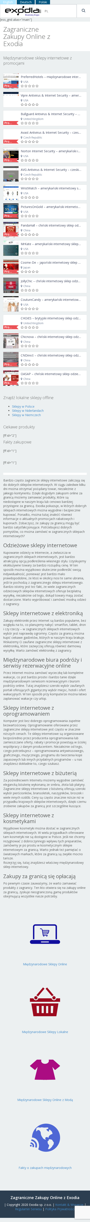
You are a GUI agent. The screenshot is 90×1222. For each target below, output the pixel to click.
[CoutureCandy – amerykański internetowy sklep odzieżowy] (11, 304)
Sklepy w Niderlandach (28, 410)
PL (46, 11)
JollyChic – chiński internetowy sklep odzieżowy (54, 281)
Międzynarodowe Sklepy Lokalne (45, 1032)
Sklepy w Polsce (23, 406)
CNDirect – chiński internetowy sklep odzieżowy (54, 355)
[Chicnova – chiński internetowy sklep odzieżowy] (11, 341)
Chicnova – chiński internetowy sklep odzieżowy (54, 337)
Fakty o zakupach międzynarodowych (45, 1168)
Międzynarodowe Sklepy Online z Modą (45, 1100)
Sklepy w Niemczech (26, 415)
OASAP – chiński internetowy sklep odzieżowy (53, 374)
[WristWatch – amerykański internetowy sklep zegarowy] (11, 192)
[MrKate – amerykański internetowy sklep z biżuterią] (11, 248)
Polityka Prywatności (59, 1209)
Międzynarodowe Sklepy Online (45, 964)
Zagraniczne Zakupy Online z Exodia (45, 1197)
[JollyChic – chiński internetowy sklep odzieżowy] (11, 285)
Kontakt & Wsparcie (69, 1205)
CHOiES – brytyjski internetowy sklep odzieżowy (54, 318)
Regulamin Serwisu (28, 1209)
